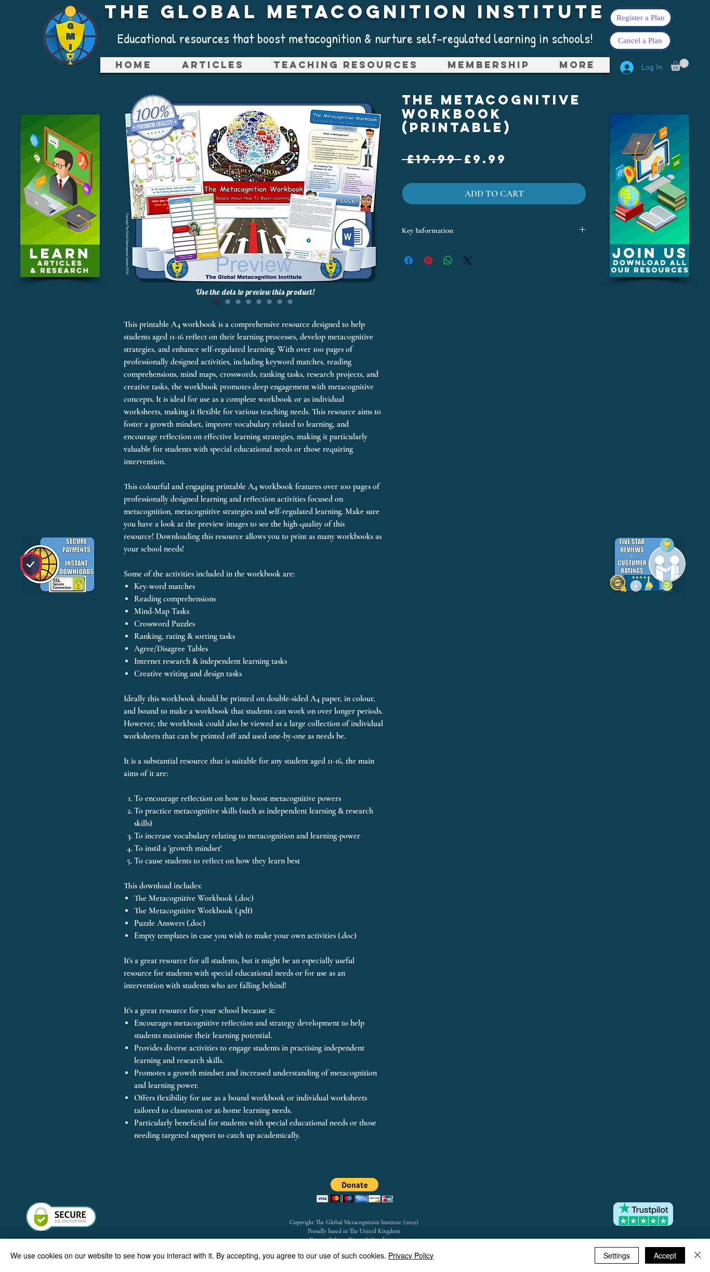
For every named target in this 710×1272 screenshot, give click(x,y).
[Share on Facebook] (408, 260)
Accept (665, 1255)
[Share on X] (468, 260)
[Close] (697, 1255)
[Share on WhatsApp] (448, 260)
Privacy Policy (410, 1255)
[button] (345, 65)
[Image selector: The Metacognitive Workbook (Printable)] (217, 301)
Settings (616, 1255)
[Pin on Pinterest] (428, 260)
